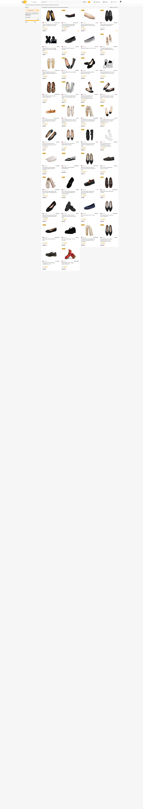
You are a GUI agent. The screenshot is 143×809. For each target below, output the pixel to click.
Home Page (27, 4)
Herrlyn (97, 22)
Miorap (77, 118)
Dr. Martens (57, 261)
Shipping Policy (28, 14)
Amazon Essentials (76, 22)
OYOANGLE (115, 46)
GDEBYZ (77, 189)
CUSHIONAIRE (95, 118)
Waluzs (77, 213)
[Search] (89, 2)
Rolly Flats (115, 70)
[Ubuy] (24, 2)
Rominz (97, 70)
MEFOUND (115, 22)
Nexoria (58, 46)
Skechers (77, 46)
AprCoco (115, 118)
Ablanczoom (96, 165)
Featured (115, 7)
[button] (97, 2)
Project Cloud (57, 22)
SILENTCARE (57, 189)
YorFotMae (57, 165)
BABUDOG (96, 94)
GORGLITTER (57, 70)
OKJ (97, 189)
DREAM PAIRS (57, 94)
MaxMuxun (57, 213)
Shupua (77, 94)
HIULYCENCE (115, 213)
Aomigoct (115, 237)
